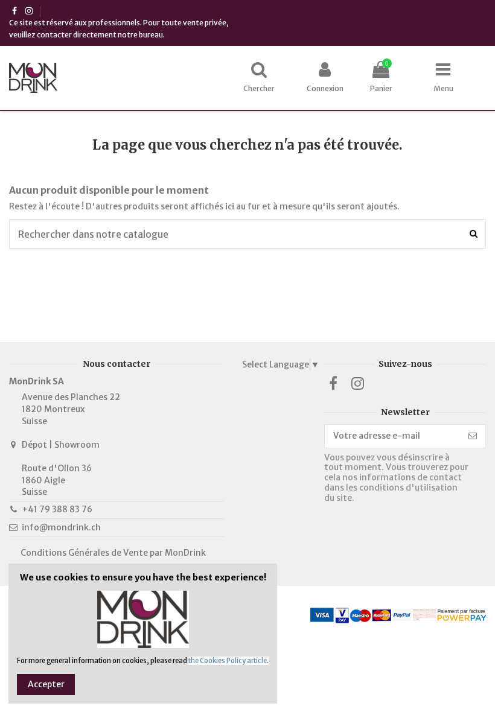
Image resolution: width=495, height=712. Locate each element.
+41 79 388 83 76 (57, 509)
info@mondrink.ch (61, 527)
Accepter (46, 684)
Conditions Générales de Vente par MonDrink (113, 552)
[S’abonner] (472, 436)
